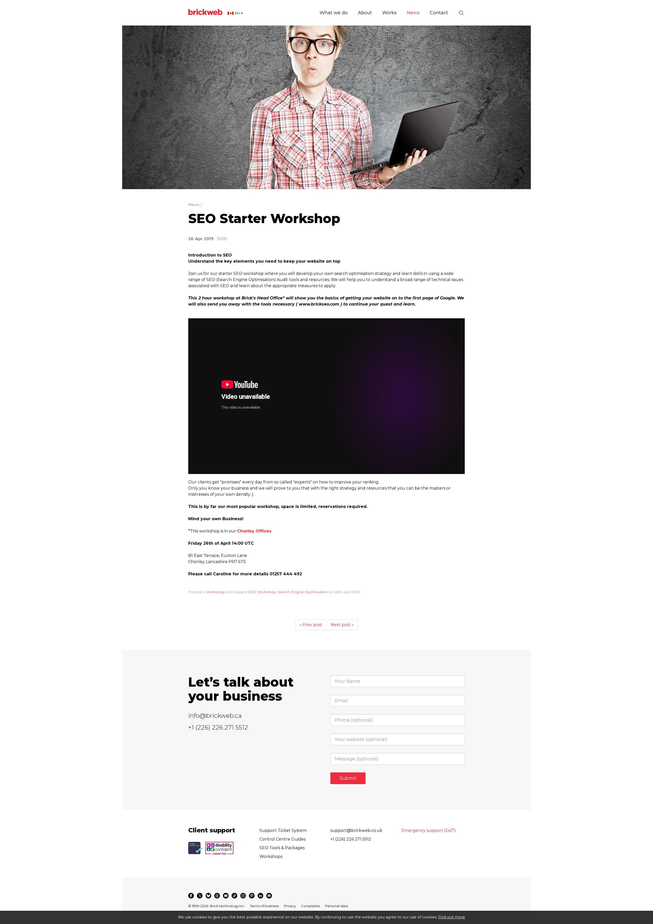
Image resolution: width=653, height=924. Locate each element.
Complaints (310, 906)
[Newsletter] (269, 895)
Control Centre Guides (282, 839)
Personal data (336, 906)
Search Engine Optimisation (303, 592)
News (193, 204)
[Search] (461, 13)
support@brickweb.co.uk (356, 830)
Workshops (270, 856)
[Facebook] (191, 895)
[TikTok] (234, 895)
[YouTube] (225, 895)
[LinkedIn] (260, 895)
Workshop (215, 592)
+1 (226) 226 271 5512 (218, 727)
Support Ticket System (283, 830)
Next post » (342, 624)
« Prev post (310, 624)
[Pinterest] (251, 895)
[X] (199, 895)
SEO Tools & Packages (282, 847)
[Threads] (217, 895)
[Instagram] (243, 895)
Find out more (451, 917)
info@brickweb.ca (215, 715)
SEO (252, 592)
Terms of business (264, 906)
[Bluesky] (208, 895)
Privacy (290, 906)
